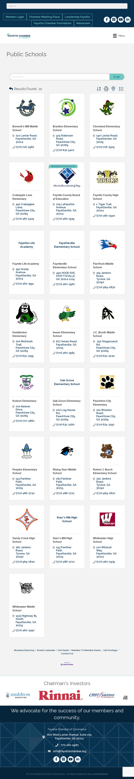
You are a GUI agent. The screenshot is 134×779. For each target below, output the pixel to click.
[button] (11, 89)
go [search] (118, 76)
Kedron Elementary (24, 401)
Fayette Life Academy (25, 263)
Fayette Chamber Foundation (52, 23)
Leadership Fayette (77, 16)
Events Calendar (46, 650)
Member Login (15, 16)
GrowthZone (101, 774)
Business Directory (24, 650)
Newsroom (83, 23)
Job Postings (110, 650)
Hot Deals (63, 650)
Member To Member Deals (85, 650)
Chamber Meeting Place (44, 16)
